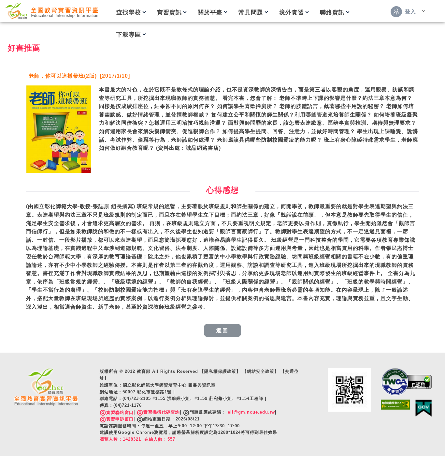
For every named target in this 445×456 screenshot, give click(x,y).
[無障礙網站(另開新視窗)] (395, 404)
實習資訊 (169, 12)
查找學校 (128, 12)
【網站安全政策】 (260, 371)
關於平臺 (210, 12)
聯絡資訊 (332, 12)
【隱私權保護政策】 (220, 371)
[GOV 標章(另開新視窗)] (423, 407)
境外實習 (291, 12)
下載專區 (128, 34)
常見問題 (250, 12)
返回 (222, 330)
